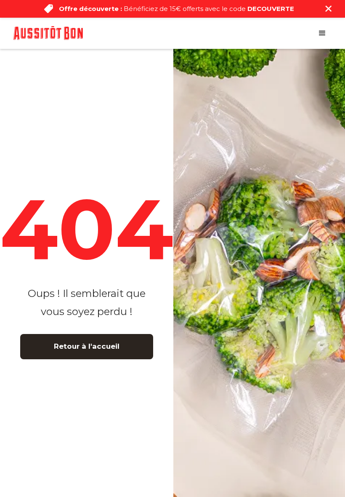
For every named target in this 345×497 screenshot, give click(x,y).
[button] (322, 33)
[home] (48, 33)
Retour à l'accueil (86, 346)
